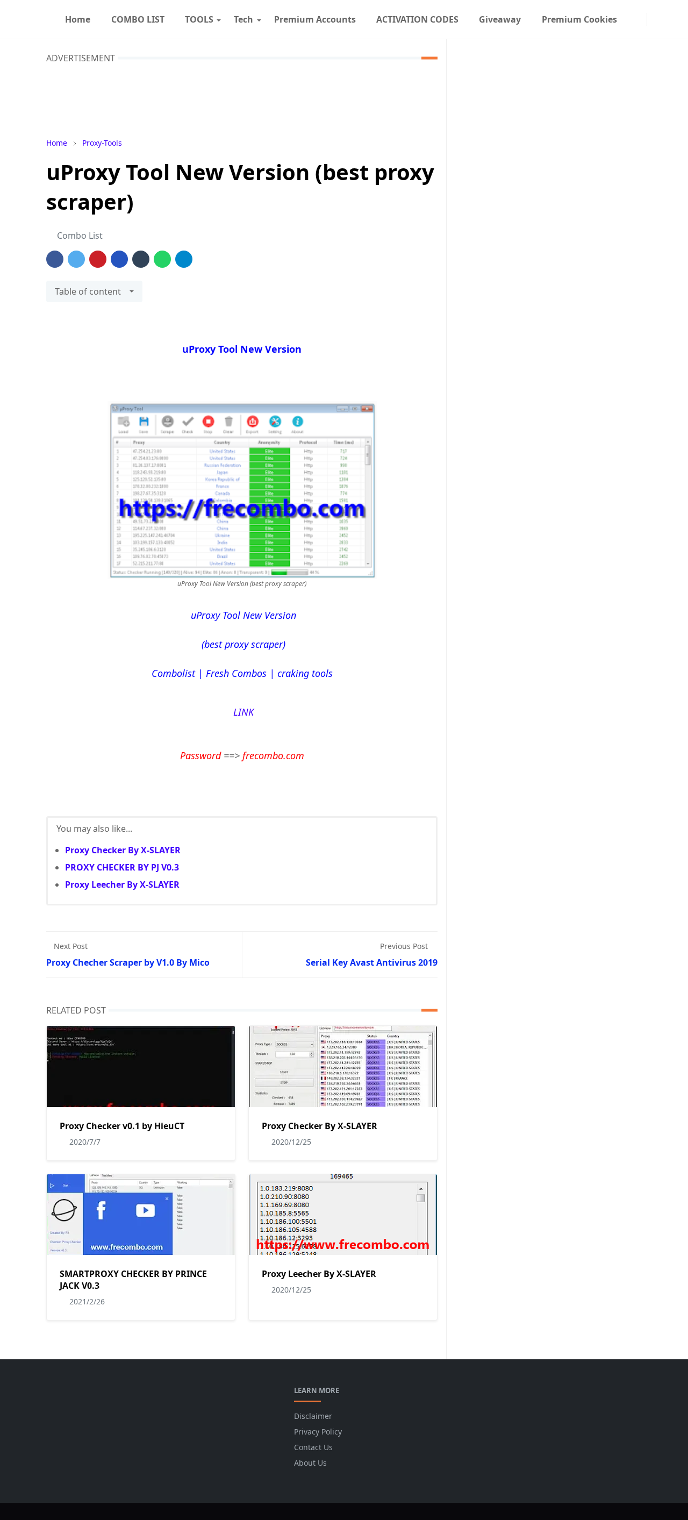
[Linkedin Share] (119, 259)
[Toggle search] (662, 19)
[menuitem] (78, 19)
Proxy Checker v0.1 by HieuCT (122, 1126)
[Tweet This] (76, 259)
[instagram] (640, 19)
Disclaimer (313, 1416)
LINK (242, 711)
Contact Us (313, 1447)
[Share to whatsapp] (162, 259)
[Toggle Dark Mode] (653, 19)
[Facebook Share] (54, 259)
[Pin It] (97, 259)
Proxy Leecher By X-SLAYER (122, 884)
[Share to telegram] (183, 259)
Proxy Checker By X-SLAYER (123, 850)
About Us (310, 1463)
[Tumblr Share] (140, 259)
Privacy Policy (318, 1431)
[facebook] (631, 19)
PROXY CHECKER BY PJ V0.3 (122, 867)
